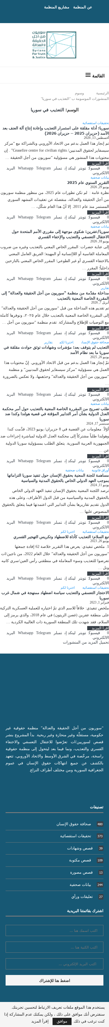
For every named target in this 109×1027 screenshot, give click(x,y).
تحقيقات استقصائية (81, 836)
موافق (62, 1021)
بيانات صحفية (86, 885)
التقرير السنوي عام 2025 (88, 182)
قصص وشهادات (85, 848)
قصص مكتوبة (86, 860)
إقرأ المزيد (100, 163)
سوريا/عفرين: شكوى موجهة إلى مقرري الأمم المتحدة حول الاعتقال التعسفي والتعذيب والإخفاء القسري (60, 234)
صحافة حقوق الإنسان (79, 824)
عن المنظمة (82, 7)
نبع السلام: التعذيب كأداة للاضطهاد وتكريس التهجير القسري (61, 536)
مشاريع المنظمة (56, 7)
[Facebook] (60, 15)
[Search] (10, 75)
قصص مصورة (86, 872)
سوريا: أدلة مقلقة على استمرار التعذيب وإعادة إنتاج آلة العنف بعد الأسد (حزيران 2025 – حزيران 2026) (56, 130)
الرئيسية (102, 93)
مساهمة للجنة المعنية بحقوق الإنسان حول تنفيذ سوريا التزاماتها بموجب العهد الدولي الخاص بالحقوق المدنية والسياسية (58, 477)
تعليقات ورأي (87, 897)
